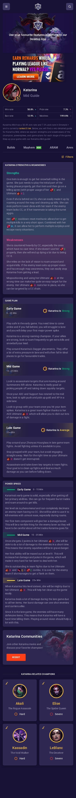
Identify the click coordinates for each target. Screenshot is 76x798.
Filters (69, 156)
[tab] (11, 148)
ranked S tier (25, 128)
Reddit (16, 657)
